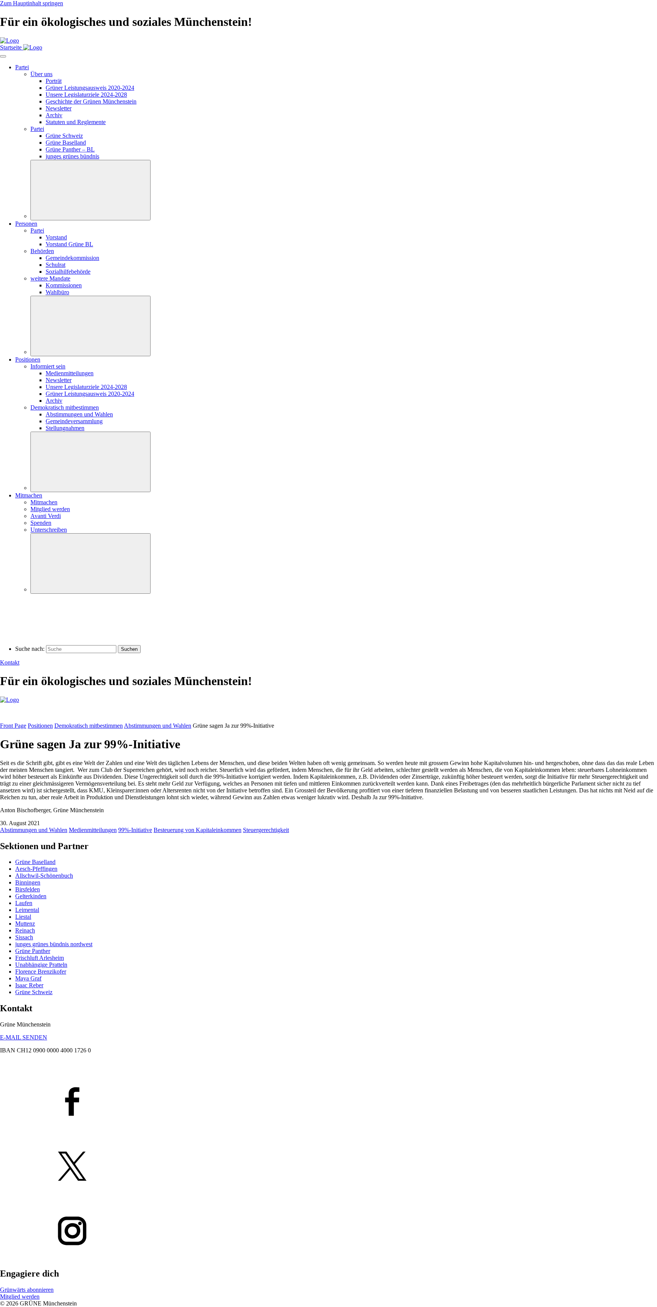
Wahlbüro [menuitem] (57, 292)
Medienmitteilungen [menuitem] (70, 373)
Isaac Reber (29, 985)
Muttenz (25, 923)
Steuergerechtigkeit (266, 830)
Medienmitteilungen (93, 830)
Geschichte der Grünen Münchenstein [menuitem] (91, 101)
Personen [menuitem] (26, 223)
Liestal (23, 916)
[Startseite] (9, 40)
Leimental (27, 910)
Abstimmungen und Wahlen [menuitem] (79, 414)
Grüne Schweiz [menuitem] (64, 135)
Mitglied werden (20, 1296)
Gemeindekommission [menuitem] (72, 258)
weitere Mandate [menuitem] (50, 278)
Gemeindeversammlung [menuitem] (74, 421)
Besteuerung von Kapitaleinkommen (197, 830)
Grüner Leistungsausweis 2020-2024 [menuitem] (90, 87)
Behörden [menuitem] (42, 251)
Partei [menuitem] (22, 67)
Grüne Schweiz (33, 992)
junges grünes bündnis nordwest (53, 944)
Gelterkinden (30, 896)
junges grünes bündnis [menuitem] (72, 156)
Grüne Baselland (35, 862)
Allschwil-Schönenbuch (44, 875)
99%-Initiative (135, 830)
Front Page (13, 725)
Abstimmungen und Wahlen (157, 725)
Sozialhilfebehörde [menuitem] (68, 271)
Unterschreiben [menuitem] (48, 529)
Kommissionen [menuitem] (64, 285)
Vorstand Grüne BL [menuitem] (69, 244)
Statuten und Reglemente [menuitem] (76, 122)
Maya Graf (28, 978)
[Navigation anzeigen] (3, 56)
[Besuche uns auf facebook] (328, 1102)
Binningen (27, 882)
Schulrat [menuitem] (55, 264)
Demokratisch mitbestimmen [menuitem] (64, 407)
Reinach (25, 930)
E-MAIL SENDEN (23, 1037)
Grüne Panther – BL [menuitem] (70, 149)
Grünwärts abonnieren (27, 1289)
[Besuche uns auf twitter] (328, 1167)
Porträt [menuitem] (54, 81)
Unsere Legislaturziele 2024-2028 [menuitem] (86, 94)
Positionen (40, 725)
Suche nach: (29, 649)
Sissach (24, 937)
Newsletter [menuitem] (58, 108)
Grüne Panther (32, 951)
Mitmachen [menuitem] (28, 495)
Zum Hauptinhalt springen (31, 3)
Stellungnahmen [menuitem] (65, 428)
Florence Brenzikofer (40, 971)
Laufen (23, 903)
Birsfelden (27, 889)
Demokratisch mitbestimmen (88, 725)
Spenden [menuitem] (40, 523)
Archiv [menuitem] (54, 115)
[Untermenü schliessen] (90, 190)
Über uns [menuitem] (41, 74)
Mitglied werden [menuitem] (50, 509)
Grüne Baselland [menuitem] (66, 142)
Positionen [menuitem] (27, 359)
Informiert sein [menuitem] (47, 366)
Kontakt (9, 662)
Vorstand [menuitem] (56, 237)
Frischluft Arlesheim (39, 958)
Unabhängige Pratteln (41, 964)
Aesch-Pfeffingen (36, 868)
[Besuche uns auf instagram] (328, 1231)
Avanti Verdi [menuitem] (45, 516)
